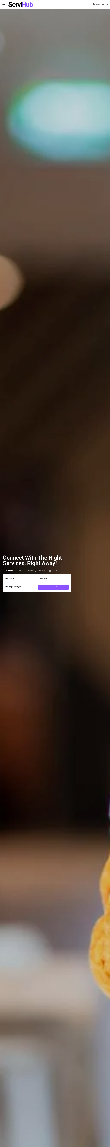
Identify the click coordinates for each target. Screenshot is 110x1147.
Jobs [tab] (20, 571)
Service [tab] (54, 571)
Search (54, 587)
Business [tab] (9, 571)
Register (105, 4)
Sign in (98, 4)
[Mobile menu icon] (3, 4)
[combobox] (53, 579)
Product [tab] (30, 571)
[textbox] (53, 579)
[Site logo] (21, 4)
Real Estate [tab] (42, 571)
